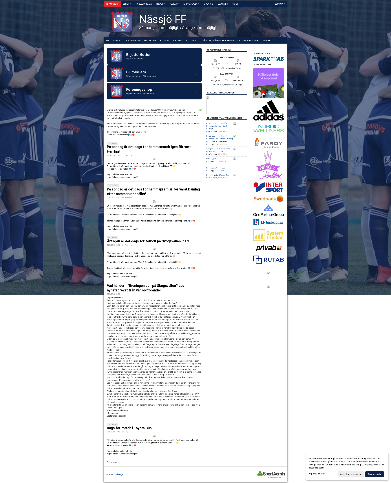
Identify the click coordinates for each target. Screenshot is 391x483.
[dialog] (346, 466)
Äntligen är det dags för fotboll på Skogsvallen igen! (148, 241)
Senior (126, 4)
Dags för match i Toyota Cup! (129, 428)
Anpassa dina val (317, 473)
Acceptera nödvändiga (351, 474)
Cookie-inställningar (115, 474)
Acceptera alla (375, 474)
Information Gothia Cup (215, 168)
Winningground (212, 159)
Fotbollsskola (190, 4)
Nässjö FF (113, 4)
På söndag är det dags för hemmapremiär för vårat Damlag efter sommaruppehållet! (219, 139)
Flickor (159, 4)
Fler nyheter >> (113, 462)
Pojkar (173, 4)
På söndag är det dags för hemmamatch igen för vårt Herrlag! (217, 126)
